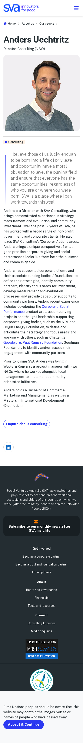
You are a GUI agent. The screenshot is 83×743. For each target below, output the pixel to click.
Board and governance (41, 590)
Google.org (12, 342)
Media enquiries (41, 631)
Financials (41, 597)
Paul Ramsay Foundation (42, 342)
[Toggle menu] (76, 8)
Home (11, 23)
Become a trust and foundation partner (41, 564)
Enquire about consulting (26, 424)
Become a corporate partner (41, 556)
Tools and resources (41, 605)
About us (28, 23)
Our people (46, 23)
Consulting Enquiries (42, 623)
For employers (41, 572)
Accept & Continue (23, 724)
